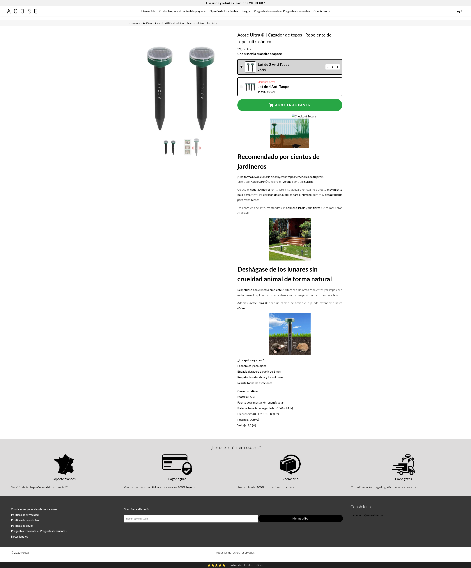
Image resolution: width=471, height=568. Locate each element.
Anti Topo (147, 23)
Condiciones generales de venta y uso (34, 509)
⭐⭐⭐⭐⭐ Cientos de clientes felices (235, 565)
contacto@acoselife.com (368, 515)
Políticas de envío (22, 525)
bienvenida (148, 11)
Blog (245, 11)
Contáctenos (322, 11)
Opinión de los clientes (224, 11)
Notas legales (19, 536)
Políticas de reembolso (25, 520)
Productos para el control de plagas (181, 11)
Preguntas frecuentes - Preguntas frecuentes (282, 11)
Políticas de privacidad (25, 514)
